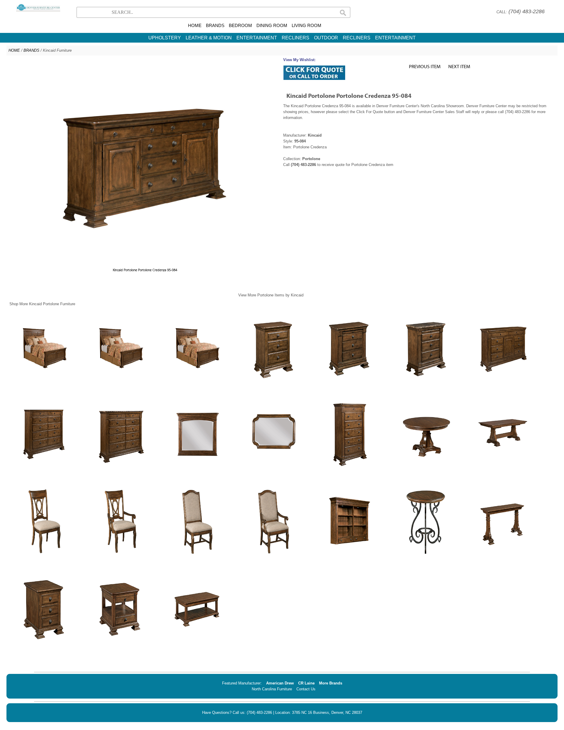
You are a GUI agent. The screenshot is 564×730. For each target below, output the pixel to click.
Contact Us (305, 689)
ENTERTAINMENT (256, 37)
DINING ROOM (271, 25)
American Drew (280, 683)
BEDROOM (240, 25)
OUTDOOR (326, 37)
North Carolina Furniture (272, 689)
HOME (195, 25)
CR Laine (306, 683)
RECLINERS (295, 37)
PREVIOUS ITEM (425, 66)
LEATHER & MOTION (209, 37)
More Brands (330, 683)
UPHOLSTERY (164, 37)
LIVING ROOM (306, 25)
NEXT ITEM (459, 66)
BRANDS (215, 25)
